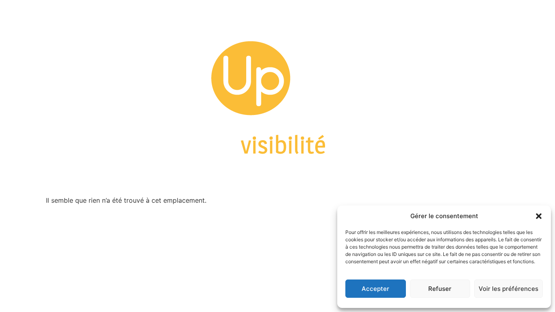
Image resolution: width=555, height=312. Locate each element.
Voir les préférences (508, 288)
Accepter (375, 288)
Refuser (439, 288)
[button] (539, 216)
